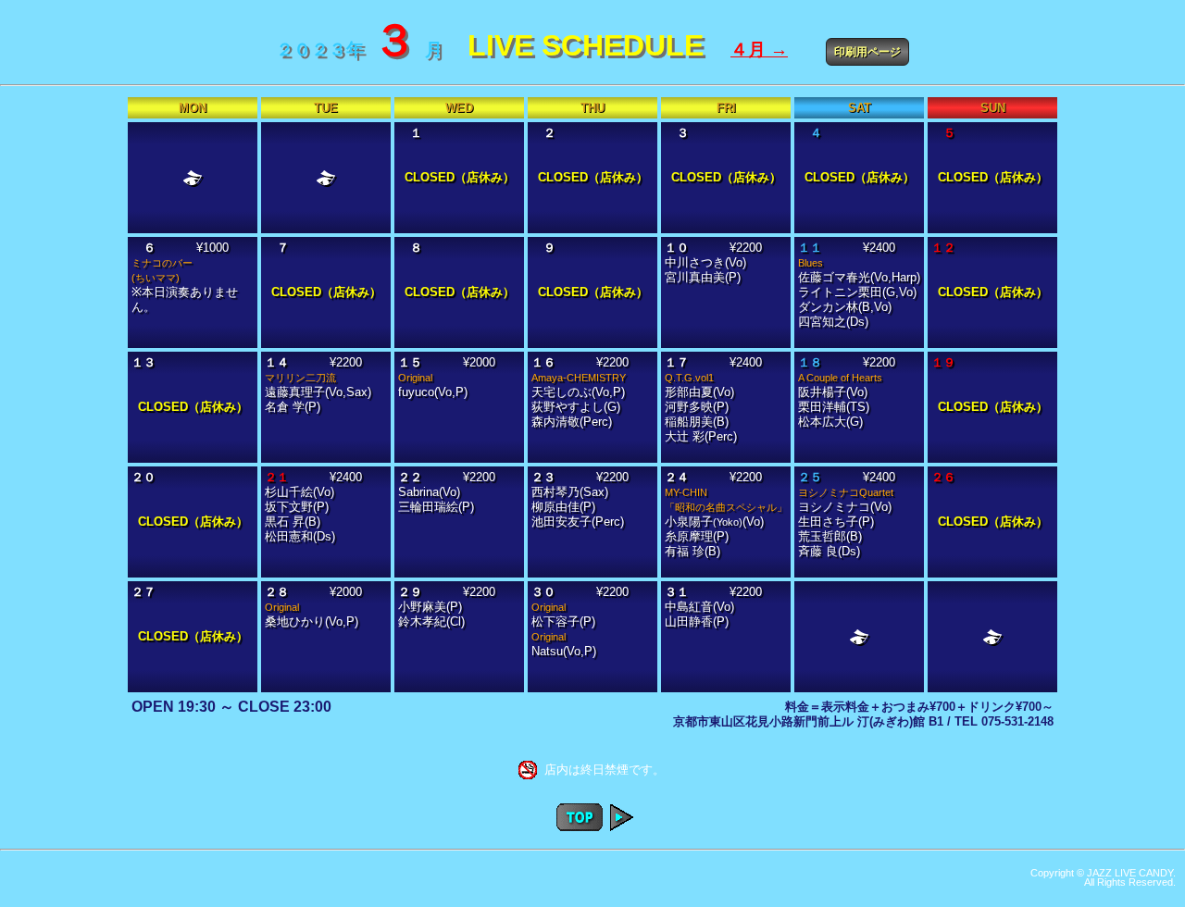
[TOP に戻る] (579, 826)
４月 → (759, 49)
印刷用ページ (867, 51)
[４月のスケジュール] (621, 826)
